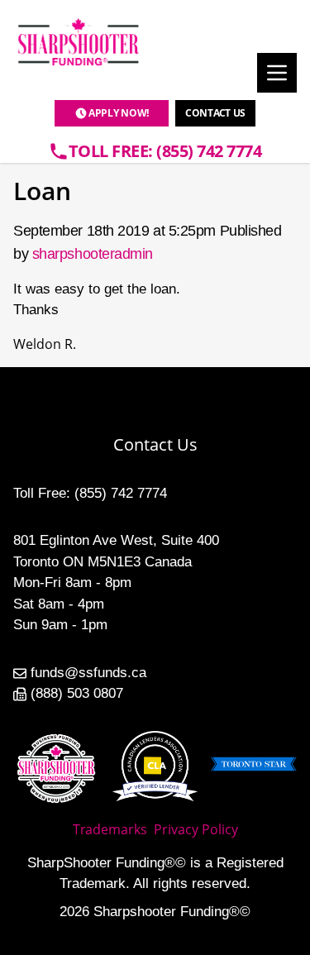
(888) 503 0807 (77, 693)
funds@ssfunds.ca (88, 672)
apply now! (118, 113)
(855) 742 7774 (120, 493)
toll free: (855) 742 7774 (165, 151)
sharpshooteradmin (92, 254)
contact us (215, 113)
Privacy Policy (196, 829)
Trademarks (110, 829)
